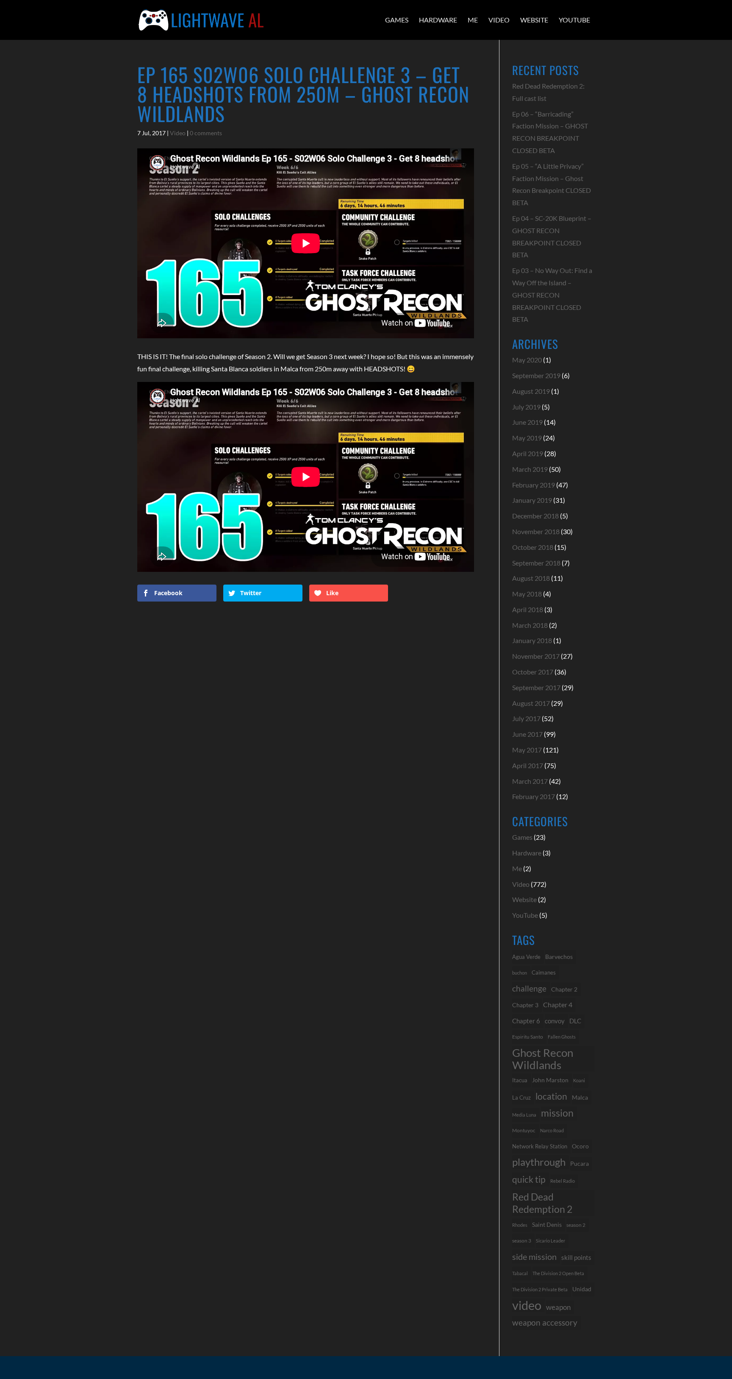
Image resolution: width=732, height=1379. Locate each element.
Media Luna (524, 1114)
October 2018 (532, 547)
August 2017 (531, 703)
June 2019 (527, 422)
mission (557, 1113)
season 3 (521, 1240)
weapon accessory (544, 1322)
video (526, 1305)
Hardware (438, 20)
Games (396, 20)
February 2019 (533, 485)
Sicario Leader (550, 1240)
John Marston (550, 1080)
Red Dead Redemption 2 (542, 1203)
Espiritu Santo (527, 1037)
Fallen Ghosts (562, 1036)
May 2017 (527, 750)
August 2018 (531, 578)
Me (473, 20)
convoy (555, 1021)
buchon (519, 972)
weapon (558, 1307)
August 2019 (531, 391)
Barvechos (559, 956)
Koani (579, 1080)
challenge (529, 988)
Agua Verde (526, 956)
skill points (576, 1257)
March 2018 (530, 625)
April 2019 (527, 453)
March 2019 (530, 469)
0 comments (206, 133)
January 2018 (532, 640)
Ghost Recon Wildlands (542, 1059)
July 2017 (526, 718)
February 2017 (533, 796)
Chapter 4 (557, 1004)
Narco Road (552, 1130)
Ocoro (580, 1146)
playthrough (539, 1162)
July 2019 (526, 407)
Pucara (579, 1163)
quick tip (529, 1179)
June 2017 (527, 734)
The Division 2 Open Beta (558, 1273)
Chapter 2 (564, 989)
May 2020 (527, 360)
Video (499, 20)
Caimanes (544, 972)
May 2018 (527, 594)
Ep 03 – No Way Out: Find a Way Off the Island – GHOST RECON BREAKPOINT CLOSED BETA (552, 294)
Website (534, 20)
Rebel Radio (562, 1181)
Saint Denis (547, 1224)
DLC (575, 1021)
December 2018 (535, 516)
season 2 (575, 1225)
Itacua (519, 1080)
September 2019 (536, 375)
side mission (534, 1256)
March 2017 (530, 781)
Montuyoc (523, 1130)
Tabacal (520, 1273)
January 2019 (532, 500)
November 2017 (536, 656)
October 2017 (532, 672)
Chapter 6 (526, 1021)
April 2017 (527, 765)
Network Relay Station (539, 1146)
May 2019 (527, 438)
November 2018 (536, 531)
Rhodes (519, 1225)
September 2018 (536, 563)
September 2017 (536, 687)
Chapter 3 (525, 1004)
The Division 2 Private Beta (540, 1289)
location (551, 1096)
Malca (580, 1097)
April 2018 (527, 609)
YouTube (574, 20)
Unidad (581, 1289)
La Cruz (521, 1097)
